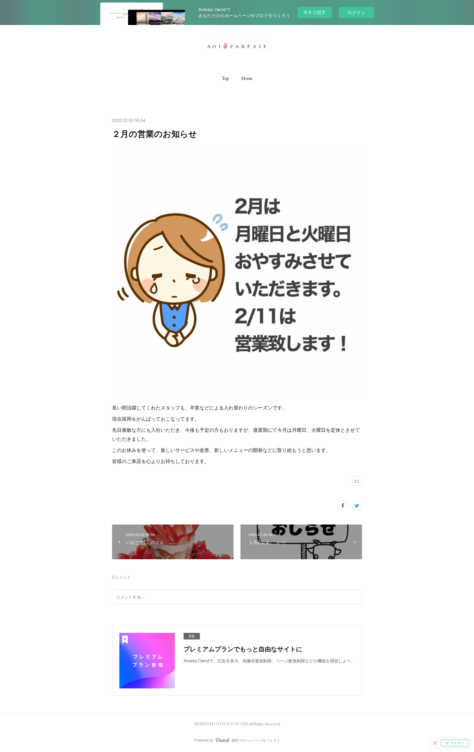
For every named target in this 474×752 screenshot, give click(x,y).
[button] (225, 78)
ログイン (356, 12)
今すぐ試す (314, 12)
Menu (246, 78)
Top (225, 78)
